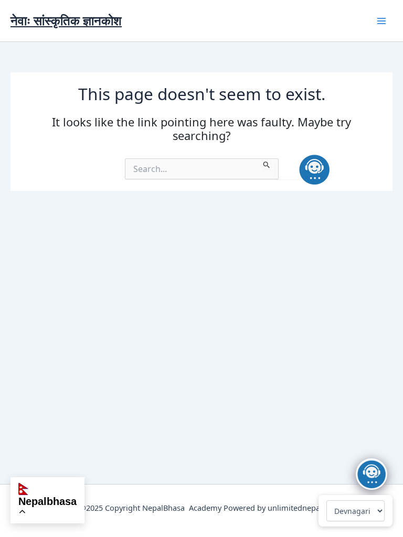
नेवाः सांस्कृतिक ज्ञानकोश (66, 20)
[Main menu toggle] (381, 21)
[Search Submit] (267, 163)
